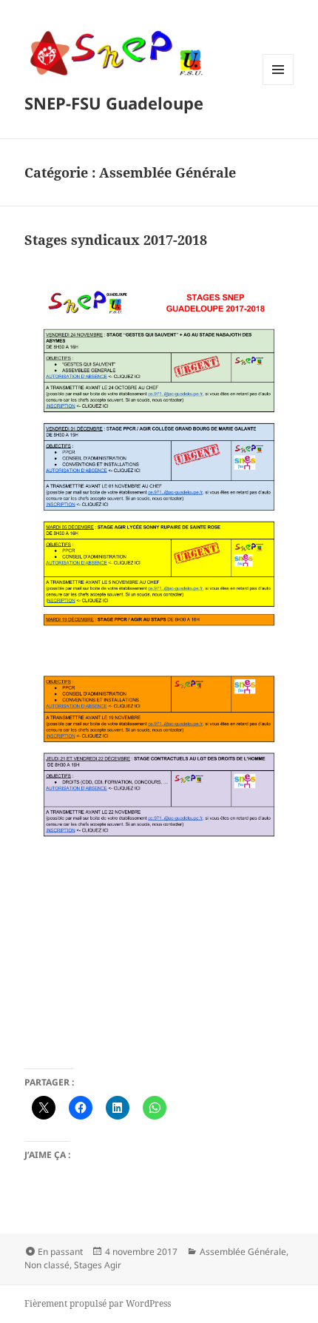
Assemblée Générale (243, 1251)
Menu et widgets (278, 84)
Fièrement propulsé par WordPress (97, 1303)
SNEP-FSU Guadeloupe (113, 103)
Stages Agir (97, 1265)
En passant (60, 1251)
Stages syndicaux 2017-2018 (115, 240)
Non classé (47, 1265)
